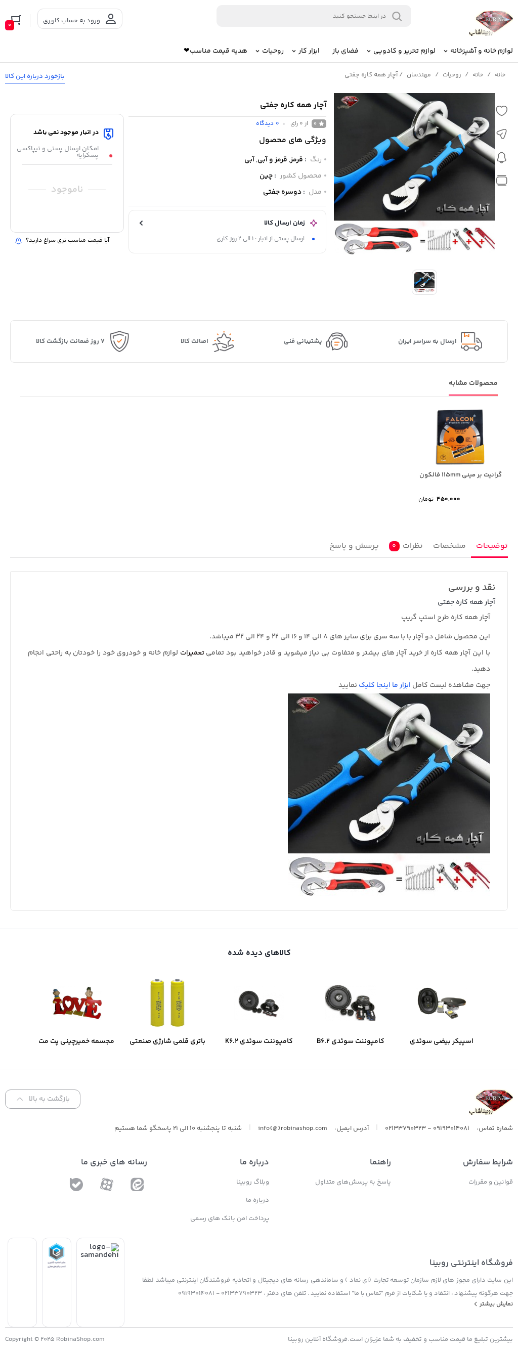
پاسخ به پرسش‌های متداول (353, 1182)
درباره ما (257, 1200)
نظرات (407, 546)
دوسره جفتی (282, 192)
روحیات (452, 75)
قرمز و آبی (272, 159)
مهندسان (419, 75)
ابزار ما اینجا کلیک (385, 685)
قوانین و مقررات (490, 1182)
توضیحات (492, 546)
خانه (500, 75)
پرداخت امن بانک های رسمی (229, 1218)
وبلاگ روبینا (252, 1182)
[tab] (489, 548)
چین (266, 176)
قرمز (296, 159)
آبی (249, 159)
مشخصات (449, 546)
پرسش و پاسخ (354, 546)
